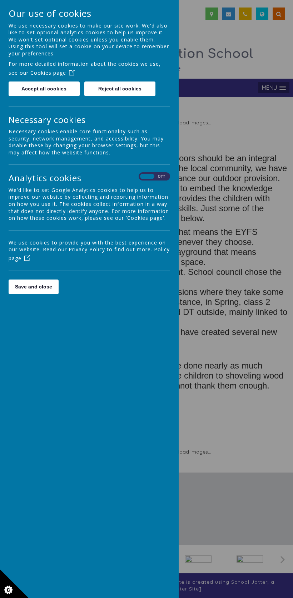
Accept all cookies (43, 89)
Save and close (33, 287)
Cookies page (48, 72)
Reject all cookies (119, 89)
